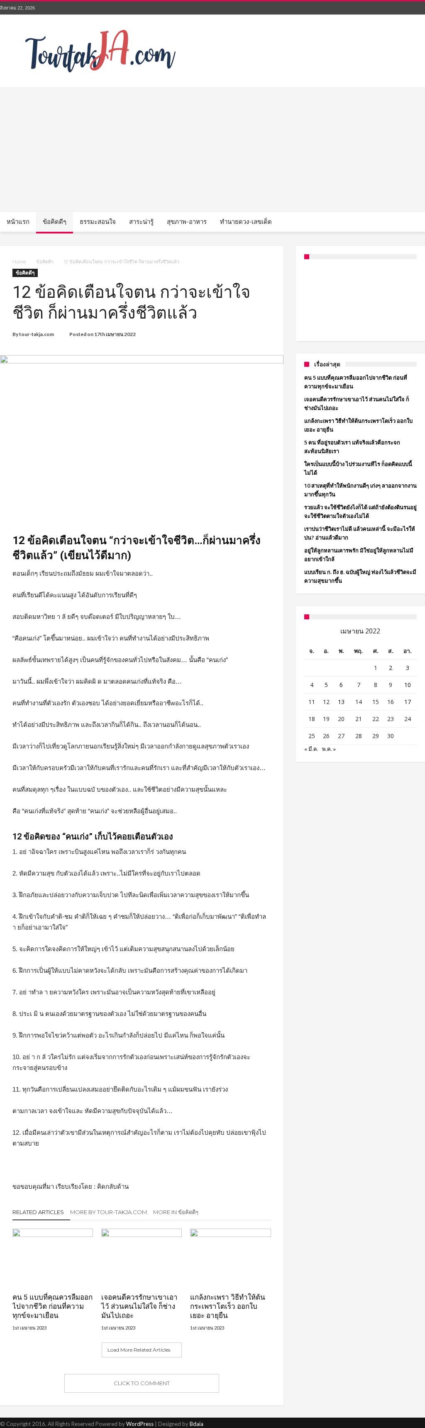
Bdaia (196, 1424)
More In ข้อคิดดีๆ (175, 1212)
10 (407, 685)
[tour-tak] (101, 27)
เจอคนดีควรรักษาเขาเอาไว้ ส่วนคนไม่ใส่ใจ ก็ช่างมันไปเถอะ (139, 1306)
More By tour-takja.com (108, 1212)
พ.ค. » (329, 749)
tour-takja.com (36, 334)
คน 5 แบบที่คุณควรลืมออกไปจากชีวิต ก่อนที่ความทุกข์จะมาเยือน (52, 1306)
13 (341, 702)
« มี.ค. (311, 749)
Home (19, 262)
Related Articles (38, 1212)
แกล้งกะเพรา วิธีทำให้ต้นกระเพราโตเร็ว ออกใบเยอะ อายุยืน (227, 1306)
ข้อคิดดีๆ (45, 262)
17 (407, 702)
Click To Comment (142, 1383)
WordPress (140, 1424)
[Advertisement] (212, 149)
